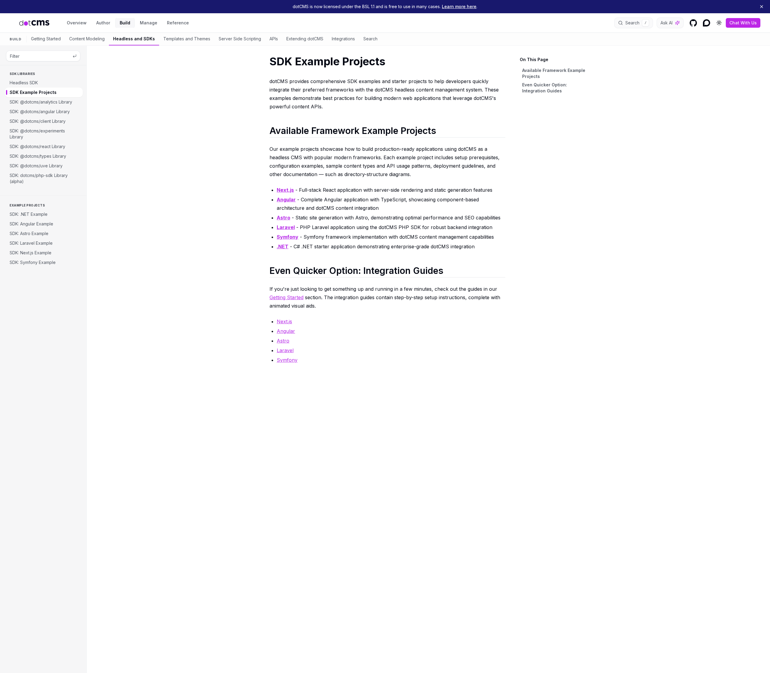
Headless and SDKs (134, 38)
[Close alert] (761, 6)
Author (103, 22)
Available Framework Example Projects (553, 73)
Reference (178, 22)
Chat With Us (743, 22)
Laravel (286, 227)
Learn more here (459, 6)
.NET (282, 246)
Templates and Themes (186, 38)
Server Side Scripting (240, 38)
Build (125, 22)
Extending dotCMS (304, 38)
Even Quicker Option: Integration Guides (544, 87)
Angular (286, 200)
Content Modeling (87, 38)
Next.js (285, 190)
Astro (283, 218)
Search (370, 38)
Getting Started (46, 38)
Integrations (343, 38)
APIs (274, 38)
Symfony (287, 237)
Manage (148, 22)
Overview (77, 22)
